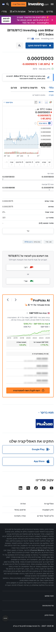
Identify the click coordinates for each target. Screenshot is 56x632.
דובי (25, 267)
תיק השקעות (48, 509)
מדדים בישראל (35, 11)
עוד (28, 231)
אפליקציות (49, 503)
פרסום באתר (20, 509)
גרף (43, 87)
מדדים (49, 11)
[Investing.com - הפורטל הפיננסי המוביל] (38, 4)
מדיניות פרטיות (48, 605)
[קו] (46, 102)
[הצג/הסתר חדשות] (35, 102)
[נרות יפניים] (50, 102)
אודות (23, 503)
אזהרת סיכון (49, 615)
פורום (14, 87)
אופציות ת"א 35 (17, 11)
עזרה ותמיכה (20, 516)
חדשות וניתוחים (28, 87)
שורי (25, 281)
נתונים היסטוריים (39, 95)
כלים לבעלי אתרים (45, 516)
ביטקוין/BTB (29, 242)
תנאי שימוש (49, 596)
